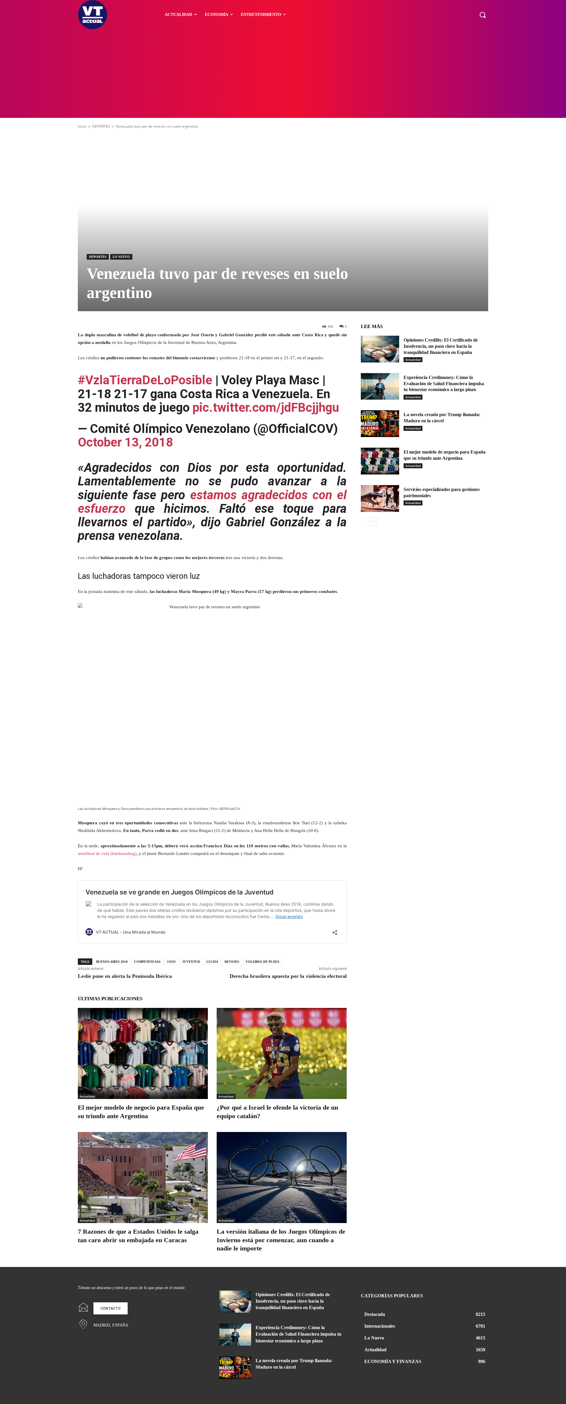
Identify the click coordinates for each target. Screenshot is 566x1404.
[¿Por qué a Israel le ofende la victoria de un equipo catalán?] (282, 1053)
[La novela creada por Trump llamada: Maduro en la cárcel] (380, 423)
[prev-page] (364, 521)
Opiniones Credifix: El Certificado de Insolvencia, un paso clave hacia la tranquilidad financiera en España (441, 346)
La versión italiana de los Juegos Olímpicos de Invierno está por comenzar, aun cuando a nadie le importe (281, 1240)
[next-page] (374, 521)
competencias (147, 961)
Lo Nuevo (121, 256)
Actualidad (87, 1096)
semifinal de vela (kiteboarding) (107, 853)
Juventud (191, 961)
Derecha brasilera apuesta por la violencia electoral (288, 976)
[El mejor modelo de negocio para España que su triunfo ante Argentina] (143, 1053)
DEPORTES (101, 126)
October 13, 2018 (125, 442)
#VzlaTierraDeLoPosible (145, 380)
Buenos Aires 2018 (112, 961)
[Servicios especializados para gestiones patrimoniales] (380, 498)
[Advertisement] (283, 73)
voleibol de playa (262, 961)
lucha (212, 961)
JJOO (171, 961)
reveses (232, 961)
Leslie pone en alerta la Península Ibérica (125, 976)
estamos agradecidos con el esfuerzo (212, 502)
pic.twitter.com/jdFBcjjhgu (265, 407)
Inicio (82, 126)
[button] (482, 14)
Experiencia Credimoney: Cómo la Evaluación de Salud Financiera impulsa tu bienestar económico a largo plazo (444, 383)
